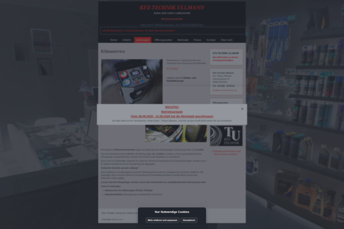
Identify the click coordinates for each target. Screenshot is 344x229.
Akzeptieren (189, 220)
